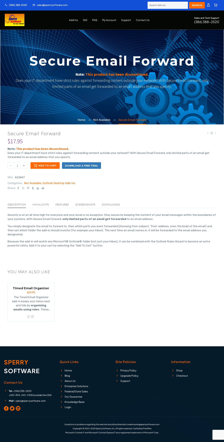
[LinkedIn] (37, 188)
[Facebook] (18, 188)
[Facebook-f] (6, 408)
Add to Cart (48, 165)
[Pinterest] (28, 188)
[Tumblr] (33, 188)
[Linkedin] (18, 408)
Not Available (32, 183)
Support (126, 19)
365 (85, 19)
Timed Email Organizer (31, 288)
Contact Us (143, 19)
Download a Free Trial (81, 165)
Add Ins (73, 19)
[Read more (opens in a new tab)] (16, 5)
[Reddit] (42, 188)
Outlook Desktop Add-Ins (58, 183)
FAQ (94, 19)
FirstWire (147, 428)
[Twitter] (23, 188)
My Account (109, 19)
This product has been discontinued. (117, 74)
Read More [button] (28, 317)
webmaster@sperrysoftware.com (144, 424)
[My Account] (208, 5)
